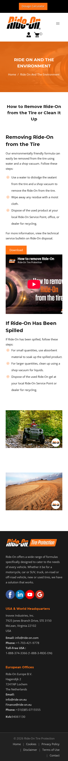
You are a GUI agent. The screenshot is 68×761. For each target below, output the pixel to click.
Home (12, 74)
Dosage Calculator (33, 6)
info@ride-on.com (27, 638)
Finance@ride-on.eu (19, 704)
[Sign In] (28, 35)
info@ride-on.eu (16, 699)
